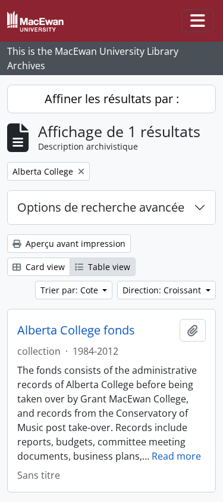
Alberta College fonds (76, 330)
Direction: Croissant (163, 290)
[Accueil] (40, 21)
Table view (108, 266)
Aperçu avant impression (74, 243)
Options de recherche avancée (100, 207)
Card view (44, 266)
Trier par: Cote (70, 290)
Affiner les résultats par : (112, 99)
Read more (176, 456)
